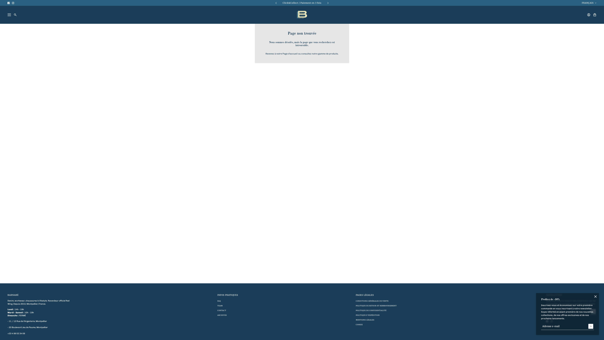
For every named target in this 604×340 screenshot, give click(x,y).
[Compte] (588, 15)
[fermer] (595, 296)
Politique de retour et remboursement (376, 306)
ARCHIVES (222, 315)
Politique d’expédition (368, 315)
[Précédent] (276, 2)
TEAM (220, 306)
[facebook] (8, 3)
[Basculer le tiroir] (9, 15)
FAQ (219, 301)
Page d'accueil (290, 53)
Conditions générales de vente (372, 301)
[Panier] (594, 15)
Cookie (359, 325)
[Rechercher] (15, 15)
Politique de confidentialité (371, 310)
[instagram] (13, 3)
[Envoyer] (590, 326)
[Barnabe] (302, 15)
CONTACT (221, 310)
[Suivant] (328, 2)
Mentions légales (365, 320)
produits (333, 53)
